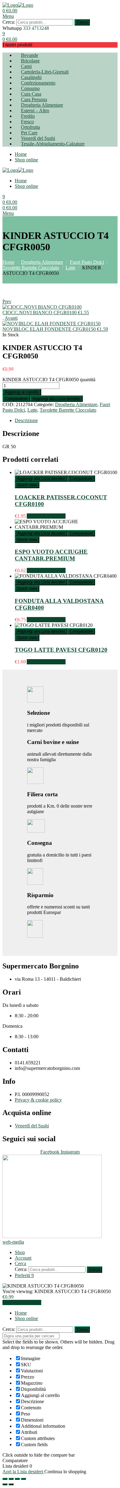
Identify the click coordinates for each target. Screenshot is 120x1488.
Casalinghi (31, 77)
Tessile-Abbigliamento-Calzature (53, 143)
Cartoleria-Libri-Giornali (45, 71)
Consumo (30, 88)
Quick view (27, 485)
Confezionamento (38, 82)
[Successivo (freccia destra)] (11, 1484)
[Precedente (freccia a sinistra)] (4, 1484)
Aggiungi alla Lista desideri (56, 398)
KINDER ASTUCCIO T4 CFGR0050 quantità (48, 379)
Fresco (27, 121)
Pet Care (29, 132)
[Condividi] (11, 1479)
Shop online (26, 159)
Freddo (28, 116)
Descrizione (26, 420)
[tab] (66, 420)
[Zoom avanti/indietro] (23, 1479)
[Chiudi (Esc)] (4, 1479)
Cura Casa (31, 94)
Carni (26, 66)
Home (21, 154)
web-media (13, 1242)
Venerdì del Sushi (38, 138)
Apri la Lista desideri (23, 1471)
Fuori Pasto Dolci (87, 262)
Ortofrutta (30, 127)
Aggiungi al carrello (22, 392)
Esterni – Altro (35, 110)
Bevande (29, 55)
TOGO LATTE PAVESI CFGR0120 (61, 650)
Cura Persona (34, 99)
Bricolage (30, 60)
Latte (70, 267)
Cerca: (8, 22)
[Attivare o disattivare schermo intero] (17, 1479)
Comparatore (16, 398)
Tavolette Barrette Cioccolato (30, 267)
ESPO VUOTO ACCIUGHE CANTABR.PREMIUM (51, 555)
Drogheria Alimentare (42, 105)
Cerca (82, 22)
